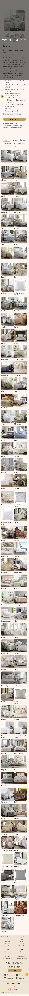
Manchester (18, 572)
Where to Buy (14, 119)
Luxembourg (5, 572)
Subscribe (14, 970)
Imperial (16, 489)
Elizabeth (4, 408)
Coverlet (22, 140)
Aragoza (17, 196)
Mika (15, 621)
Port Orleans (5, 702)
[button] (25, 40)
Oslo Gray (4, 686)
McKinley (17, 605)
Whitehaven (5, 915)
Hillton (16, 472)
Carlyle (3, 343)
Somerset (4, 834)
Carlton (16, 327)
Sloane (16, 818)
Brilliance (4, 293)
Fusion (16, 408)
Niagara (16, 637)
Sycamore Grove (6, 850)
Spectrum (17, 834)
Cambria (4, 311)
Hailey (3, 456)
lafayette (16, 540)
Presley (16, 719)
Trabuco (16, 867)
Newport (4, 637)
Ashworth (17, 212)
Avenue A (4, 261)
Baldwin (16, 261)
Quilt (14, 147)
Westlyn (16, 899)
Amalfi (3, 196)
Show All (7, 140)
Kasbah (3, 540)
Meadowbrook (6, 621)
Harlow (16, 456)
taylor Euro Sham (7, 867)
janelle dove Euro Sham (20, 506)
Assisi (3, 228)
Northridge (4, 653)
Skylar (3, 818)
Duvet (14, 143)
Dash (3, 392)
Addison (4, 164)
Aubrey (16, 245)
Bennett (16, 277)
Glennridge (17, 424)
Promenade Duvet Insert (7, 736)
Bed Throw (7, 143)
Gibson (3, 424)
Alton (16, 180)
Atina (3, 245)
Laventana (4, 556)
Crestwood (4, 375)
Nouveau (17, 653)
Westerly (4, 899)
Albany (3, 180)
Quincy (3, 753)
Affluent (16, 164)
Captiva (3, 327)
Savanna (17, 786)
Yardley (3, 931)
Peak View (17, 686)
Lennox (16, 556)
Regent (3, 770)
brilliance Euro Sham (19, 294)
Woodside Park (19, 915)
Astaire (16, 228)
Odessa (3, 669)
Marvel (3, 589)
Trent (2, 883)
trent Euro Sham (19, 883)
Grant (3, 440)
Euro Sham (21, 143)
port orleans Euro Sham (20, 703)
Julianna (16, 522)
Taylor (16, 850)
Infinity (3, 505)
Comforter (14, 140)
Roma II (3, 786)
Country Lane (18, 359)
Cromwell (17, 375)
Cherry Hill (4, 359)
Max (2, 605)
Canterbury (17, 311)
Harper (3, 472)
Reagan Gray (18, 753)
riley (15, 770)
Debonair (17, 392)
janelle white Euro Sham (7, 523)
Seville (16, 802)
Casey (16, 343)
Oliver (16, 669)
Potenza (3, 719)
